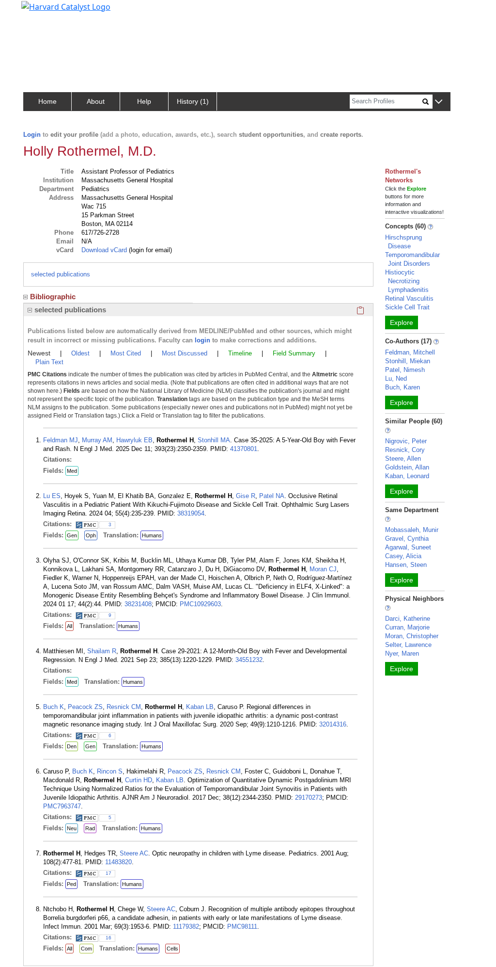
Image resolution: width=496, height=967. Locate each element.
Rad (90, 828)
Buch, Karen (402, 387)
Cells (172, 948)
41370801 (243, 448)
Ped (71, 884)
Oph (91, 535)
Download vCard (104, 250)
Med (72, 471)
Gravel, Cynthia (407, 538)
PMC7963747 (62, 806)
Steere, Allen (403, 458)
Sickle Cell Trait (407, 307)
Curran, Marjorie (407, 627)
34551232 (249, 659)
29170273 (308, 797)
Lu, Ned (396, 378)
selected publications (60, 274)
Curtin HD (138, 780)
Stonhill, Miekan (407, 361)
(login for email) (149, 250)
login (202, 340)
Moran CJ (323, 569)
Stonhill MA (214, 440)
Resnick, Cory (405, 449)
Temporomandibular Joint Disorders (412, 259)
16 (108, 937)
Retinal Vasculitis (409, 298)
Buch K (53, 706)
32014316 (332, 724)
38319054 (190, 513)
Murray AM (97, 440)
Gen (72, 535)
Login (32, 134)
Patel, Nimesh (405, 369)
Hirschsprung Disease (403, 242)
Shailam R (101, 651)
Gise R (245, 496)
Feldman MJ (60, 440)
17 (108, 873)
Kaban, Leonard (407, 476)
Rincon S (110, 771)
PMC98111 (242, 926)
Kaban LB (200, 706)
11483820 (118, 862)
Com (86, 948)
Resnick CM (124, 706)
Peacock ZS (85, 706)
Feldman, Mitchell (410, 352)
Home (47, 101)
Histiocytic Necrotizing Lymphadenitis (407, 281)
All (69, 626)
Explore (401, 322)
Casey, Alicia (403, 556)
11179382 (186, 926)
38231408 (138, 604)
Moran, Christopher (411, 636)
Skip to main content (40, 11)
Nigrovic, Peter (406, 441)
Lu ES (52, 496)
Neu (72, 828)
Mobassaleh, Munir (411, 529)
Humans (152, 535)
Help (144, 101)
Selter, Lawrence (408, 644)
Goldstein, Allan (407, 467)
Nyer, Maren (402, 653)
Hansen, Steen (406, 564)
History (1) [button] (193, 101)
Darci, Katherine (407, 618)
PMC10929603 (200, 604)
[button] (439, 102)
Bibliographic (53, 296)
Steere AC (134, 853)
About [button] (96, 101)
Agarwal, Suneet (408, 547)
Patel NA (271, 496)
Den (72, 746)
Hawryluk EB (134, 440)
